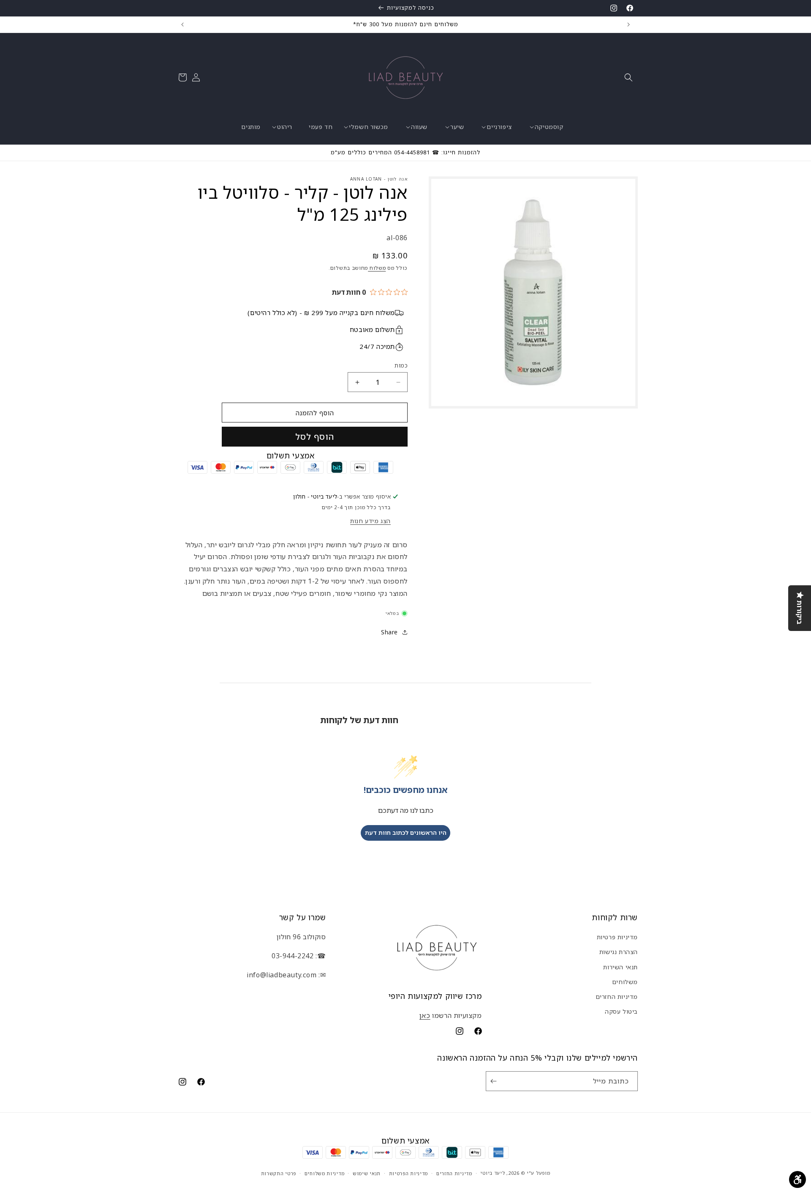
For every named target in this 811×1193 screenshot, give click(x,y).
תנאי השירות (620, 967)
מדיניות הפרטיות (408, 1173)
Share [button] (389, 632)
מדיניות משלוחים (325, 1173)
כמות (401, 365)
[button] (628, 77)
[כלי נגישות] (797, 1179)
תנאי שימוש (367, 1173)
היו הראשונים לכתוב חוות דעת (405, 832)
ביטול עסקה (621, 1011)
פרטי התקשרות (278, 1173)
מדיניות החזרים (617, 997)
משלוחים (625, 982)
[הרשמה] (495, 1081)
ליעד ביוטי (492, 1173)
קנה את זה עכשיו (315, 437)
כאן (424, 1015)
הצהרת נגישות (618, 952)
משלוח (377, 268)
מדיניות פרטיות (617, 937)
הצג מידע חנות (370, 521)
